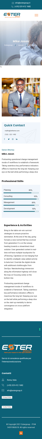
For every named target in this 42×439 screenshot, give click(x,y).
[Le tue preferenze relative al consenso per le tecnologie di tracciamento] (40, 329)
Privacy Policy (7, 397)
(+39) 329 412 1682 (23, 6)
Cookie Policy (7, 407)
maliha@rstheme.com (12, 131)
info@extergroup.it (22, 3)
